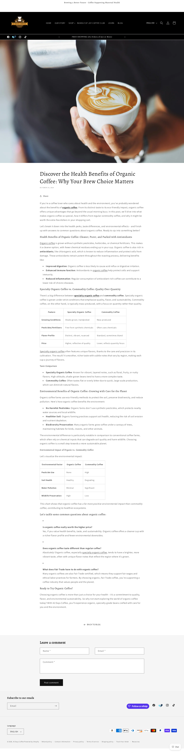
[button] (71, 23)
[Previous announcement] (59, 37)
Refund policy (47, 742)
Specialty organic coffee (52, 351)
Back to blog (93, 624)
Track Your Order (122, 742)
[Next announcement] (125, 37)
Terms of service (93, 742)
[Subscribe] (55, 705)
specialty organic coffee (94, 552)
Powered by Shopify (31, 742)
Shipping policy (108, 742)
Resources (136, 742)
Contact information (62, 742)
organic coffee (100, 270)
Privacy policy (78, 742)
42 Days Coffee (18, 742)
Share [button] (45, 196)
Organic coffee (47, 243)
